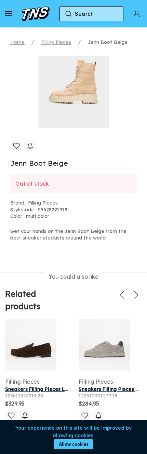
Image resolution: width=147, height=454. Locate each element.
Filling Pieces (56, 42)
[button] (8, 13)
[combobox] (91, 13)
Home (17, 42)
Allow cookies (74, 444)
